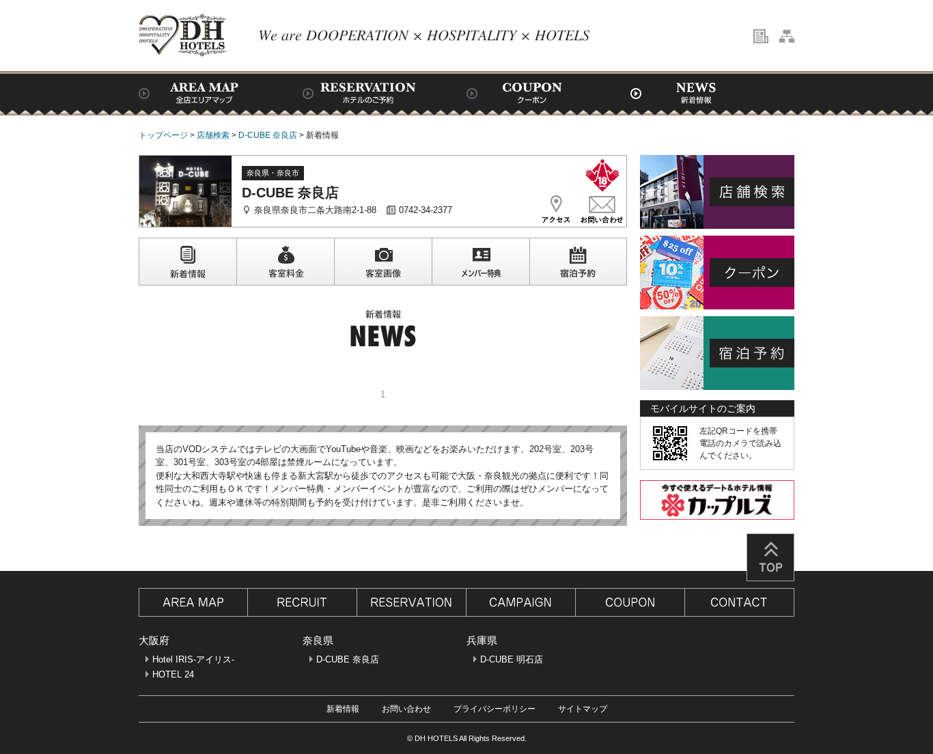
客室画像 (383, 261)
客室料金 (285, 261)
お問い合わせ (406, 709)
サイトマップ (582, 709)
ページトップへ (770, 557)
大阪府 (154, 640)
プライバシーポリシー (494, 709)
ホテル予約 (384, 93)
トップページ (163, 135)
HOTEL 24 (173, 674)
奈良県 (318, 640)
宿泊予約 (578, 261)
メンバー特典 (480, 261)
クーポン (548, 93)
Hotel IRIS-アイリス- (193, 659)
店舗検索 (221, 93)
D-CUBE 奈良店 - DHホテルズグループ (183, 35)
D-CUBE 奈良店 (267, 135)
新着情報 (712, 93)
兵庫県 (481, 640)
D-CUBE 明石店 (511, 659)
